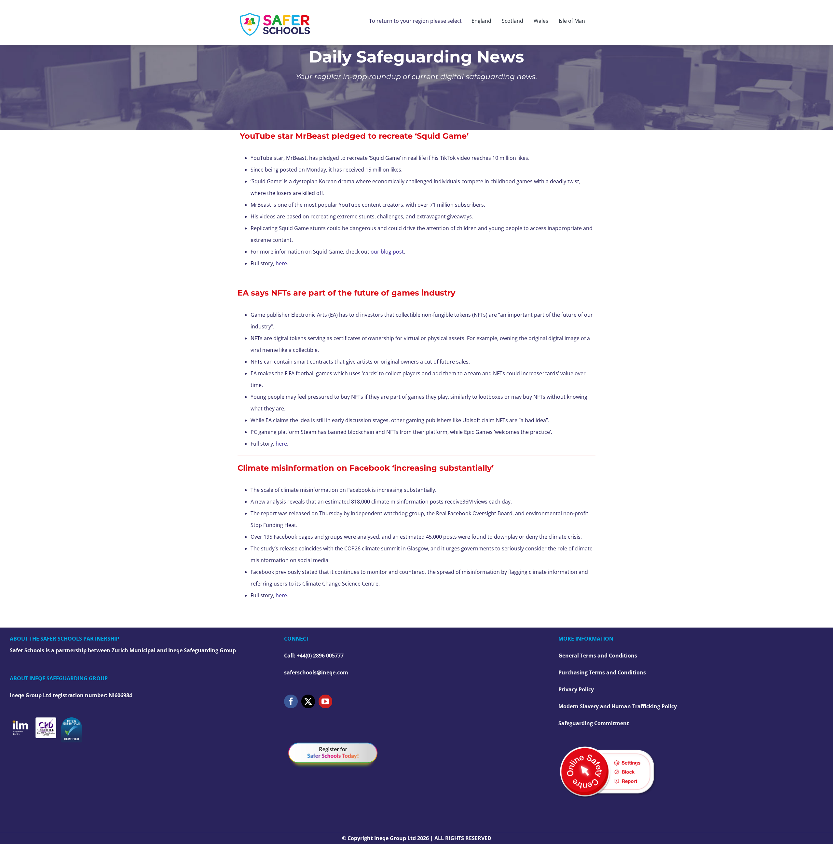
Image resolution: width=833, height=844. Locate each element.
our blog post (387, 251)
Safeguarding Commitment (593, 723)
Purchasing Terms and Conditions (602, 672)
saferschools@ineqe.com (316, 672)
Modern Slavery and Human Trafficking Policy (617, 706)
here (281, 263)
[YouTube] (325, 701)
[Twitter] (308, 701)
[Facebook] (291, 701)
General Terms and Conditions (597, 655)
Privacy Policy (576, 689)
